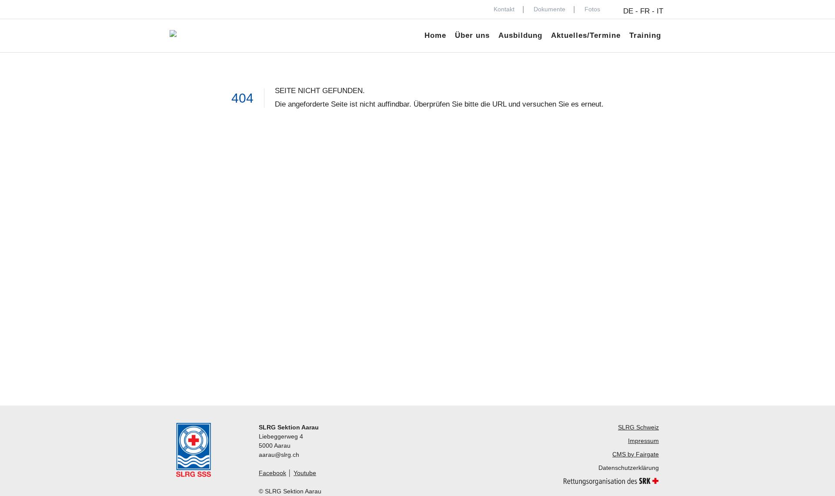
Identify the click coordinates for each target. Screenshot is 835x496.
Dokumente (549, 9)
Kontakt (504, 9)
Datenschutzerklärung (628, 467)
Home (435, 35)
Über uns (472, 35)
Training (645, 35)
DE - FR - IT (643, 11)
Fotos (592, 9)
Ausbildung (520, 35)
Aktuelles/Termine (586, 35)
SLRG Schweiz (638, 427)
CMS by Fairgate (635, 454)
